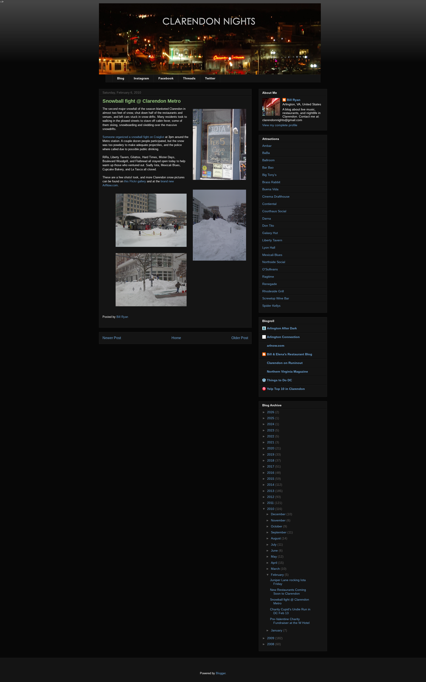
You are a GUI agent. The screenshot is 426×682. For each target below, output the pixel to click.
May (274, 556)
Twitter (210, 78)
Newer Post (112, 338)
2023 (271, 430)
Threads (189, 78)
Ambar (267, 145)
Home (176, 338)
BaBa (266, 153)
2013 (271, 491)
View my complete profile (279, 125)
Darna (266, 218)
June (275, 550)
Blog (120, 78)
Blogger (220, 673)
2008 (271, 644)
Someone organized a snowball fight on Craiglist (133, 137)
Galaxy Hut (270, 233)
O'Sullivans (270, 269)
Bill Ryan (293, 100)
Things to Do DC (279, 380)
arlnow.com (275, 345)
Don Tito (268, 225)
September (279, 532)
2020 (271, 448)
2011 (271, 503)
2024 (271, 424)
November (278, 520)
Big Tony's (269, 175)
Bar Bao (268, 167)
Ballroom (268, 160)
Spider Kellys (271, 305)
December (278, 514)
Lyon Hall (268, 247)
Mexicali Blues (272, 255)
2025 (271, 418)
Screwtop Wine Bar (275, 298)
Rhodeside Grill (273, 291)
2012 (271, 497)
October (277, 526)
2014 (271, 484)
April (274, 562)
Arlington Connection (283, 337)
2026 (271, 412)
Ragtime (268, 276)
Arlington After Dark (282, 328)
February (278, 574)
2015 (271, 478)
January (277, 630)
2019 (271, 454)
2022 (271, 436)
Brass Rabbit (271, 182)
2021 (271, 442)
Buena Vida (270, 189)
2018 (271, 460)
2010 (271, 509)
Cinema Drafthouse (276, 196)
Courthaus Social (274, 211)
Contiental (269, 204)
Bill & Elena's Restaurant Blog (289, 354)
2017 (271, 466)
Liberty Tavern (272, 240)
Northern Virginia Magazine (287, 371)
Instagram (141, 78)
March (276, 568)
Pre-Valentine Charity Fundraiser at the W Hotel (290, 621)
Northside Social (273, 262)
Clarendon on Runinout (285, 363)
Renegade (269, 284)
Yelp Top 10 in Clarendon (286, 389)
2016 (271, 472)
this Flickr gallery (135, 181)
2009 (271, 638)
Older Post (239, 338)
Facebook (166, 78)
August (276, 538)
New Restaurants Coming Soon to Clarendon (288, 591)
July (274, 544)
